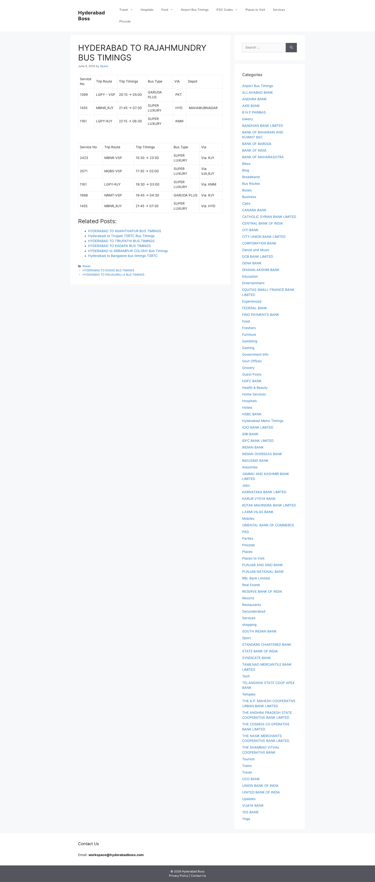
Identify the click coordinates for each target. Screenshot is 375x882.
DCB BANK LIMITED (257, 256)
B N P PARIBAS (254, 112)
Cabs (246, 203)
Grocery (248, 368)
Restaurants (251, 605)
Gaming (248, 348)
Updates (249, 799)
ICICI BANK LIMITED (257, 427)
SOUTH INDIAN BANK (259, 631)
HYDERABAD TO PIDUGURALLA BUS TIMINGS (113, 274)
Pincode (125, 21)
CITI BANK (250, 230)
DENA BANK (252, 263)
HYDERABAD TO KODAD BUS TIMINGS (108, 270)
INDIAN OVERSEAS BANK (262, 454)
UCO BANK (251, 779)
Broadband (251, 177)
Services (279, 10)
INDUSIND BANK (255, 461)
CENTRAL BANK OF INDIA (262, 223)
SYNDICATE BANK (256, 658)
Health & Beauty (255, 388)
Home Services (254, 394)
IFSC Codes (224, 10)
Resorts (248, 598)
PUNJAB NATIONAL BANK (263, 572)
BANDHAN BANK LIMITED (262, 126)
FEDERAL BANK (254, 308)
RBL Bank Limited (256, 578)
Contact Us (198, 876)
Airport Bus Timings (195, 10)
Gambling (249, 341)
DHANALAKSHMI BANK (260, 270)
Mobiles (248, 518)
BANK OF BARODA (256, 144)
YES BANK (250, 812)
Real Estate (251, 585)
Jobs (246, 485)
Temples (248, 694)
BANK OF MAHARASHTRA (263, 157)
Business (249, 197)
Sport (246, 638)
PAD (245, 532)
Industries (250, 467)
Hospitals (147, 10)
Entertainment (253, 283)
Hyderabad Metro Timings (262, 421)
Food (164, 10)
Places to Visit (255, 10)
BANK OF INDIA (254, 150)
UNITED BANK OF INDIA (261, 792)
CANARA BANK (254, 210)
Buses (87, 266)
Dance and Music (255, 250)
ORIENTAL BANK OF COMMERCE (268, 525)
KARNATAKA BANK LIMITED (264, 492)
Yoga (246, 819)
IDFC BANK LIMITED (258, 441)
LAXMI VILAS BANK (257, 512)
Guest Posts (251, 374)
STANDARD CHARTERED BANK (266, 645)
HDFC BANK (252, 381)
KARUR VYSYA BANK (259, 499)
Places (247, 552)
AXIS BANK (251, 106)
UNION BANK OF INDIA (260, 786)
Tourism (248, 759)
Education (250, 276)
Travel (123, 10)
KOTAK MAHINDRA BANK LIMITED (269, 505)
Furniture (249, 335)
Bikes (246, 164)
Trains (247, 766)
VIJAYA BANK (253, 805)
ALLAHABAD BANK (257, 92)
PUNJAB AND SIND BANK (262, 565)
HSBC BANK (252, 414)
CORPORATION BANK (259, 243)
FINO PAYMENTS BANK (260, 315)
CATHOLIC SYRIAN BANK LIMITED (269, 217)
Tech (246, 676)
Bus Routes (251, 184)
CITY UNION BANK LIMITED (264, 237)
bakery (247, 119)
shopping (249, 625)
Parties (247, 538)
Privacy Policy (178, 876)
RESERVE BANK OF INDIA (262, 591)
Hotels (247, 407)
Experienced (252, 301)
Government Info (255, 354)
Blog (245, 170)
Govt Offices (252, 361)
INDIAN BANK (253, 447)
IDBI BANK (250, 434)
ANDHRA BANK (254, 99)
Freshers (249, 328)
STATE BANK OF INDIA (260, 651)
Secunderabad (253, 611)
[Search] (291, 47)
